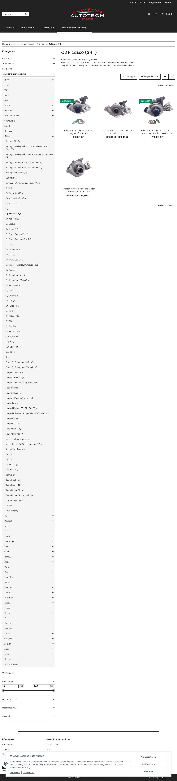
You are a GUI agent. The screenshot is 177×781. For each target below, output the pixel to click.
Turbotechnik (8, 64)
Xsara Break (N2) (13, 480)
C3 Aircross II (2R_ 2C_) (16, 198)
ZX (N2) (9, 505)
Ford (6, 546)
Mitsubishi (8, 598)
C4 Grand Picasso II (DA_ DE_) (19, 239)
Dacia (7, 562)
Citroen (7, 136)
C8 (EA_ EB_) (11, 326)
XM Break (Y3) (12, 465)
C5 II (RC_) (10, 301)
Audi (6, 95)
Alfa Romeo (9, 541)
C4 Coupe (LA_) (12, 229)
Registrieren (155, 2)
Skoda (7, 105)
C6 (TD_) (9, 321)
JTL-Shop (162, 778)
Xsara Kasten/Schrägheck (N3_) (20, 495)
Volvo (6, 567)
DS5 (7, 357)
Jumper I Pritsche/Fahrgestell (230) (21, 383)
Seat (6, 100)
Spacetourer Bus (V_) (15, 449)
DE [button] (141, 2)
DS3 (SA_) (10, 342)
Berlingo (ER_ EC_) (14, 141)
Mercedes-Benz (11, 116)
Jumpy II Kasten (13, 424)
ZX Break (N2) (12, 511)
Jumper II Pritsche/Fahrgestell (19, 398)
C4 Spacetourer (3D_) (15, 275)
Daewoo (8, 628)
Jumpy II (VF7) (12, 418)
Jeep (6, 654)
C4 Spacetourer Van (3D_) (17, 280)
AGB (48, 749)
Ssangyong (9, 121)
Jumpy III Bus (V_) (13, 429)
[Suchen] (26, 14)
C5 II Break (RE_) (13, 306)
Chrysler (8, 131)
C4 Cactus (10, 224)
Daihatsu (8, 587)
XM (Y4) (9, 459)
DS (5, 516)
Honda (7, 613)
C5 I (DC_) (10, 290)
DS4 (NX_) (10, 352)
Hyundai (8, 623)
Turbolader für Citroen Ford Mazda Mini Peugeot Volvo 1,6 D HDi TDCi (157, 132)
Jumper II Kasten (13, 393)
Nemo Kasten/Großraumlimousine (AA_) (24, 444)
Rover (7, 572)
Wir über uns (8, 744)
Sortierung (128, 76)
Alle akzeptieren (148, 757)
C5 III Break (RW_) (13, 316)
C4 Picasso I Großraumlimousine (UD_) (23, 265)
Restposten (7, 69)
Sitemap (6, 749)
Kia (5, 618)
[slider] (3, 690)
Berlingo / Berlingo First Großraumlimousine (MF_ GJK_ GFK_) (28, 147)
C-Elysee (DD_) (12, 336)
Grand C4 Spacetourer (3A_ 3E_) (20, 362)
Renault (7, 557)
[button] (149, 14)
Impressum (15, 772)
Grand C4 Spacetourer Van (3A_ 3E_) (22, 367)
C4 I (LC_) (10, 244)
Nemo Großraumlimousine (17, 439)
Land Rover (9, 577)
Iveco (6, 526)
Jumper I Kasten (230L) (16, 377)
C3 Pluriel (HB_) (12, 219)
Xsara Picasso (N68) (15, 500)
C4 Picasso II (11, 270)
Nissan (7, 603)
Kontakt (169, 2)
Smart (7, 126)
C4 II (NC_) (10, 255)
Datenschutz (28, 772)
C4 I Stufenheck (13, 249)
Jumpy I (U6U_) (12, 403)
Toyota (7, 582)
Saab (6, 649)
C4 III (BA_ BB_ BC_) (14, 260)
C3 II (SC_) (10, 208)
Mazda (7, 608)
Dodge (7, 659)
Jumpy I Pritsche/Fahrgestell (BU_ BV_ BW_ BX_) (28, 413)
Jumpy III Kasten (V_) (15, 434)
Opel (6, 552)
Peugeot (8, 521)
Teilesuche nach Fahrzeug (14, 74)
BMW (6, 80)
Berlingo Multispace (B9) (17, 173)
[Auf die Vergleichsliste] (91, 97)
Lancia (7, 536)
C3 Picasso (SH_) (13, 214)
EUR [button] (131, 2)
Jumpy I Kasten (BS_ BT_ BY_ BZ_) (21, 408)
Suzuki (7, 593)
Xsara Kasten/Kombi (15, 490)
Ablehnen (148, 771)
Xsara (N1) (10, 475)
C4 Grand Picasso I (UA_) (17, 234)
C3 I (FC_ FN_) (12, 203)
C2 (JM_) (9, 188)
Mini (6, 85)
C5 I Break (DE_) (13, 296)
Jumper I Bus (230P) (14, 372)
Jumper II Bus (12, 388)
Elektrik (5, 58)
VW (6, 90)
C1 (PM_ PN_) (12, 178)
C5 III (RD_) (10, 311)
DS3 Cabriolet (12, 347)
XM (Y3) (9, 454)
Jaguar (7, 644)
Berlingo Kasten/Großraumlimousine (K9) (24, 167)
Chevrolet (8, 639)
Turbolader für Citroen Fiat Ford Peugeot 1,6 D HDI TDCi (78, 132)
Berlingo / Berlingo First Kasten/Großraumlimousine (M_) (29, 155)
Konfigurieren (148, 764)
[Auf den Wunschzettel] (91, 105)
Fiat (6, 531)
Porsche (8, 110)
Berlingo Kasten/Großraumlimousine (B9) (24, 162)
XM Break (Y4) (12, 470)
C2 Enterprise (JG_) (14, 193)
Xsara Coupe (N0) (14, 485)
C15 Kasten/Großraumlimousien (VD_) (23, 183)
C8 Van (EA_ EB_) (13, 331)
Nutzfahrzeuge (11, 664)
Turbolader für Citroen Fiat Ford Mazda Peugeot (118, 132)
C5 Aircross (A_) (13, 285)
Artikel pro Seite (148, 76)
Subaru (7, 633)
